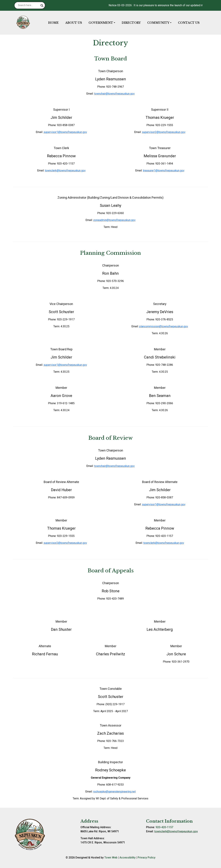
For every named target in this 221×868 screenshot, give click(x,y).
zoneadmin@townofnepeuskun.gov (114, 220)
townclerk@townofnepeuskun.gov (65, 170)
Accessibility (127, 857)
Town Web (110, 857)
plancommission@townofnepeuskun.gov (163, 326)
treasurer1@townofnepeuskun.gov (163, 170)
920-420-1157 (164, 827)
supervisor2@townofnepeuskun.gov (163, 132)
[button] (103, 22)
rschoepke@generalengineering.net (114, 791)
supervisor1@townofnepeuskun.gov (65, 132)
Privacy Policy (146, 857)
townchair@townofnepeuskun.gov (114, 93)
